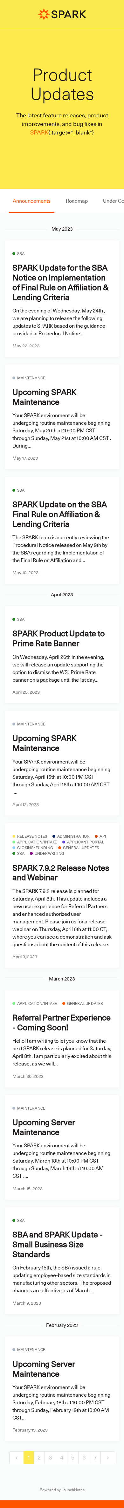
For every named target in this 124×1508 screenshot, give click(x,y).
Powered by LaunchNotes (62, 1489)
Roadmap (77, 200)
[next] (107, 1457)
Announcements (32, 200)
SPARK (39, 132)
